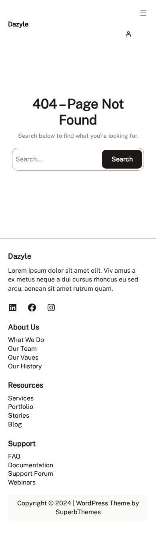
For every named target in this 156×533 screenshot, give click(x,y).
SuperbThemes (78, 512)
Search (122, 159)
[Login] (135, 33)
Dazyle (18, 24)
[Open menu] (143, 13)
